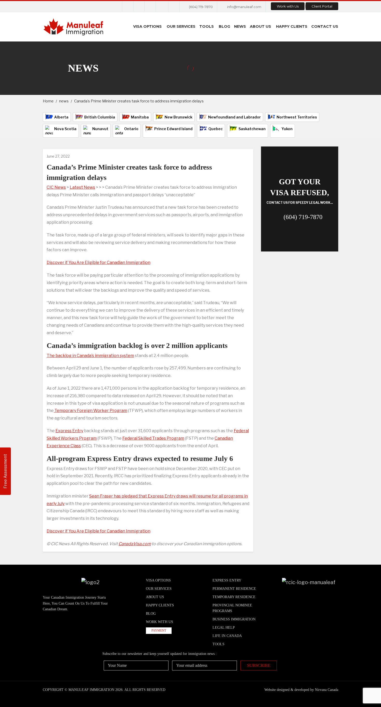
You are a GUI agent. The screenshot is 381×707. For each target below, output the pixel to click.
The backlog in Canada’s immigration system (90, 355)
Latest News (82, 187)
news (64, 101)
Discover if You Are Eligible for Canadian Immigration (98, 262)
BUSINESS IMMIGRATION (234, 619)
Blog (224, 26)
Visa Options (147, 26)
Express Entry (69, 430)
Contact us (324, 26)
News (240, 26)
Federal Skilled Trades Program (153, 438)
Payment (158, 630)
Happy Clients (291, 26)
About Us (260, 26)
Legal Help (224, 627)
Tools (206, 26)
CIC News (56, 187)
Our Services (181, 26)
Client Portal (322, 6)
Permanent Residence (234, 589)
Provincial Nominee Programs (232, 608)
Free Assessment (5, 471)
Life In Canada (227, 636)
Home (48, 101)
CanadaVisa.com (134, 543)
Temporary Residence (234, 597)
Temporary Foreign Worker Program (90, 410)
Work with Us (288, 6)
